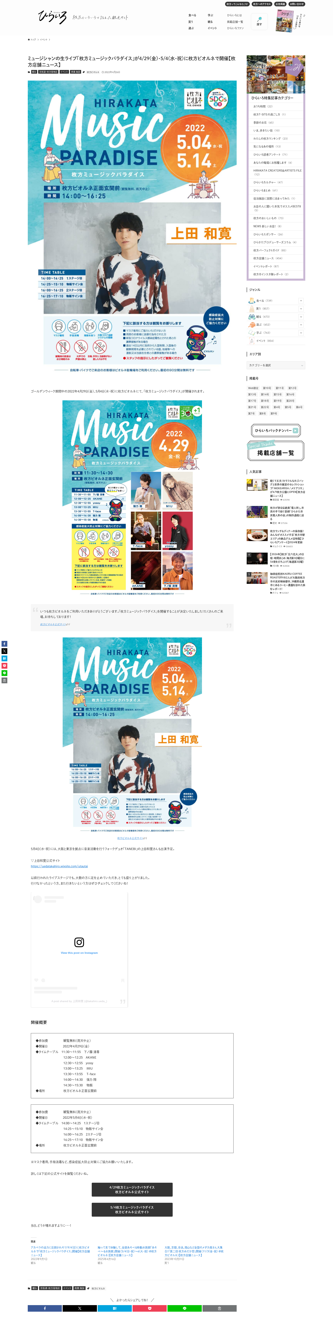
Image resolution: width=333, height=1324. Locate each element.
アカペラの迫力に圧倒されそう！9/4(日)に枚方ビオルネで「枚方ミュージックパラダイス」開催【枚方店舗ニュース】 (60, 1251)
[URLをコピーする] (220, 1308)
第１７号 (252, 401)
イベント (212, 28)
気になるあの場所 (267, 146)
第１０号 (267, 388)
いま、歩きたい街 (266, 130)
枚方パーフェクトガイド (269, 250)
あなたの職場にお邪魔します (272, 162)
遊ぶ (191, 28)
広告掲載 (280, 4)
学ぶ (210, 15)
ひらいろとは (234, 15)
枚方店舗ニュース (268, 258)
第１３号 (252, 394)
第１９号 (278, 401)
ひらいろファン (235, 28)
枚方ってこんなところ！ (237, 4)
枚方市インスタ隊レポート (270, 274)
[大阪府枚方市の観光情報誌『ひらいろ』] (52, 17)
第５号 (288, 407)
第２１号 (252, 407)
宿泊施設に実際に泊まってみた (274, 198)
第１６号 (290, 394)
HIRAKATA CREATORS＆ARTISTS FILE (277, 172)
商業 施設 (75, 72)
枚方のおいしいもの (268, 218)
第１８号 (265, 401)
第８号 (262, 413)
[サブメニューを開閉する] (301, 300)
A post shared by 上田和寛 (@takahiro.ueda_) (79, 1001)
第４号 (277, 407)
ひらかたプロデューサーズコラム (275, 242)
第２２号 (265, 407)
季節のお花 (263, 122)
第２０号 (290, 401)
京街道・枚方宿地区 (48, 72)
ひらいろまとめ (265, 190)
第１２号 (292, 388)
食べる (192, 15)
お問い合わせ (297, 4)
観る (210, 21)
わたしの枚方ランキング (270, 138)
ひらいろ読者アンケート (270, 154)
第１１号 (280, 388)
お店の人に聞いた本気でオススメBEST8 (277, 208)
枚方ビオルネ (93, 72)
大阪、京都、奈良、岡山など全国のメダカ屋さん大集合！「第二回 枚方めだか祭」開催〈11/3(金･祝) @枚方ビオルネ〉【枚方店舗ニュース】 (194, 1251)
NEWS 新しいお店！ (267, 226)
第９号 (274, 413)
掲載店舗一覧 (235, 21)
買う (190, 21)
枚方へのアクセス (262, 4)
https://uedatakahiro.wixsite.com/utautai (59, 866)
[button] (45, 1308)
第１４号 (265, 394)
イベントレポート (266, 266)
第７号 (251, 413)
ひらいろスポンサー (268, 234)
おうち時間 (263, 106)
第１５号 (278, 394)
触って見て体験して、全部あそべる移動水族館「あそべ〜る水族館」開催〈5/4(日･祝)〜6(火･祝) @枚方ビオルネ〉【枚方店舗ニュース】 (127, 1251)
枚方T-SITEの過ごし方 (269, 114)
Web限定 (253, 388)
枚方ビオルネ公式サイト (53, 624)
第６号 (299, 407)
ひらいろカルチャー (268, 182)
